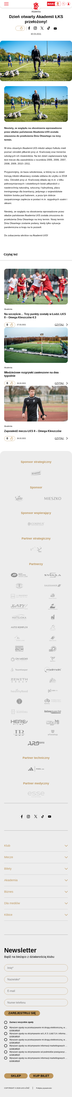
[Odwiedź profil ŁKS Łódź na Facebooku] (22, 817)
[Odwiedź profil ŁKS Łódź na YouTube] (49, 816)
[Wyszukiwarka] (64, 3)
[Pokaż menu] (6, 3)
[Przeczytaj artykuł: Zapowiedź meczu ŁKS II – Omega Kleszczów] (36, 403)
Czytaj (59, 324)
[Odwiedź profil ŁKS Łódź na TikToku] (42, 817)
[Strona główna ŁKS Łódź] (36, 6)
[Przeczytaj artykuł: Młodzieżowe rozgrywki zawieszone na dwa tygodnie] (36, 345)
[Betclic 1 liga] (54, 3)
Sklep (16, 1075)
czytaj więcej (14, 1030)
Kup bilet (41, 1075)
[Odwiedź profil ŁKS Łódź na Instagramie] (28, 817)
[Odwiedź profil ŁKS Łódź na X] (35, 817)
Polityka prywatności (44, 1088)
